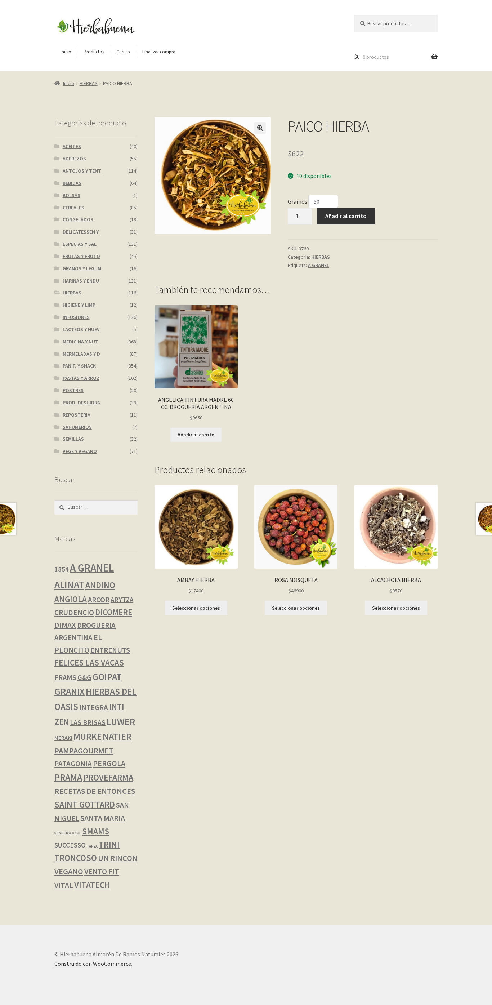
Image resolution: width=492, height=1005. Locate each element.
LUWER (121, 722)
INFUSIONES (76, 317)
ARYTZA (122, 600)
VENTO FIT (101, 871)
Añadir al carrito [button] (196, 434)
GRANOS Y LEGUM (82, 268)
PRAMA (68, 777)
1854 (61, 569)
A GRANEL (318, 265)
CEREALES (73, 207)
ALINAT (69, 584)
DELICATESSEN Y (81, 231)
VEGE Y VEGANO (80, 451)
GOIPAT (107, 676)
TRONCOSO (75, 858)
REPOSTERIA (76, 415)
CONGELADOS (78, 219)
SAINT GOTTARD (84, 804)
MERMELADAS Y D (81, 354)
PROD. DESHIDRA (81, 402)
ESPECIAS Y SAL (80, 244)
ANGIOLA (70, 599)
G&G (84, 677)
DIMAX (65, 625)
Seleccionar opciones (196, 608)
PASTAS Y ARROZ (81, 378)
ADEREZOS (74, 158)
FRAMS (65, 677)
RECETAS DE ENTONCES (94, 791)
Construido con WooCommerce (92, 963)
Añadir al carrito (346, 215)
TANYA (92, 846)
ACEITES (72, 146)
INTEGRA (93, 707)
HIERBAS (89, 83)
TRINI (109, 844)
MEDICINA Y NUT (80, 341)
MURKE (87, 736)
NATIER (117, 736)
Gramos (298, 201)
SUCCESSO (70, 845)
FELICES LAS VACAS (89, 663)
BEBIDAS (72, 183)
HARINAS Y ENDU (81, 280)
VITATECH (92, 885)
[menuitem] (65, 52)
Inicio (68, 83)
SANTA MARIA (102, 818)
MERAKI (63, 737)
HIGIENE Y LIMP (79, 305)
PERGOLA (109, 763)
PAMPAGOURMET (83, 751)
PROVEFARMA (108, 777)
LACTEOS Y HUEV (81, 329)
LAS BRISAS (88, 722)
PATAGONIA (73, 763)
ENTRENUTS (110, 650)
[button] (260, 128)
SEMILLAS (73, 439)
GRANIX (69, 691)
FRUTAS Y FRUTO (81, 256)
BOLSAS (71, 195)
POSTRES (73, 390)
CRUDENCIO (74, 612)
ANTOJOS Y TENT (82, 171)
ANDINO (100, 585)
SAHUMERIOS (77, 427)
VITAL (63, 885)
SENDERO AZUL (67, 833)
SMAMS (95, 831)
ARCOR (98, 599)
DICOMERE (113, 612)
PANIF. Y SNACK (79, 366)
